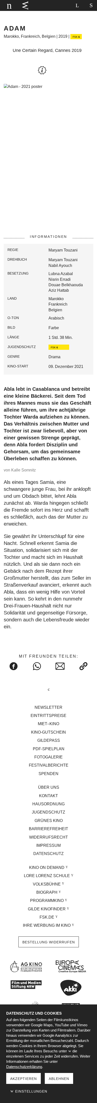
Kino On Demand (46, 867)
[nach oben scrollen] (48, 690)
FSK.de (47, 917)
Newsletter (48, 707)
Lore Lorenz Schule (47, 876)
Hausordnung (48, 804)
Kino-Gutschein (48, 732)
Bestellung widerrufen (48, 942)
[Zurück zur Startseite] (8, 5)
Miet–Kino (48, 724)
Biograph (46, 892)
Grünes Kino (49, 820)
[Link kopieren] (83, 666)
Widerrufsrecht (48, 837)
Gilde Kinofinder (47, 909)
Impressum (48, 845)
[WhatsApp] (36, 666)
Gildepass (48, 740)
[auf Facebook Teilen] (13, 666)
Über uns (48, 787)
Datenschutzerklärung (24, 1067)
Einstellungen (30, 1091)
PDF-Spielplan (48, 749)
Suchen (77, 5)
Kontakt (48, 796)
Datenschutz (48, 854)
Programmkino (47, 900)
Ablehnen (59, 1079)
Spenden (48, 774)
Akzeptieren (23, 1079)
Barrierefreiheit (48, 829)
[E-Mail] (60, 666)
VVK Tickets (25, 5)
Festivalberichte (48, 765)
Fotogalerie (48, 757)
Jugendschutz (48, 812)
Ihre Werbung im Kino (47, 925)
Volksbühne (47, 884)
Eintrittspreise (48, 715)
